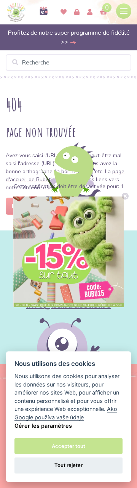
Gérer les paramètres (43, 425)
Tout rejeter (68, 465)
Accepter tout (68, 446)
